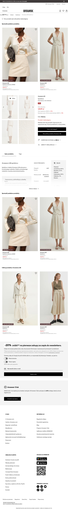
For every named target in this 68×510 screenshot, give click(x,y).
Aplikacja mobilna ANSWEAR (44, 431)
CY (5, 504)
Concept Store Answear (11, 472)
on (8, 7)
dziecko (4, 11)
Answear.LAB (41, 96)
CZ (6, 504)
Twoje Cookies (32, 499)
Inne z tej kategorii (52, 129)
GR (8, 504)
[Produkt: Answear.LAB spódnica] (20, 298)
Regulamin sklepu (41, 419)
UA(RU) (20, 504)
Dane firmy (24, 499)
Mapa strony (41, 499)
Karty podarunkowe (10, 478)
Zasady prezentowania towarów (45, 434)
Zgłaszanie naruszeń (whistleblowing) (15, 437)
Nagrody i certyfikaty (11, 425)
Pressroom (8, 440)
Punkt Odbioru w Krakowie (12, 475)
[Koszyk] (67, 11)
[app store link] (42, 462)
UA (18, 504)
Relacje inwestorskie (10, 431)
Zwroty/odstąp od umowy (12, 466)
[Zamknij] (64, 1)
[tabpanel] (34, 173)
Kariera (7, 443)
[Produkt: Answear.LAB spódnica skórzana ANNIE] (20, 55)
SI (15, 504)
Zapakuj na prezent (10, 481)
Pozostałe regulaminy (42, 422)
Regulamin (17, 499)
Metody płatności (10, 463)
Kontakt (7, 490)
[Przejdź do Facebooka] (38, 486)
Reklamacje (8, 469)
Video (13, 98)
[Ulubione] (63, 11)
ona (3, 7)
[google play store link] (42, 458)
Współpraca (8, 428)
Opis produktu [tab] (9, 154)
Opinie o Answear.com (11, 422)
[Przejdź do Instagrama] (41, 486)
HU (11, 504)
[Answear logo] (28, 11)
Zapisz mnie (33, 374)
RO (14, 504)
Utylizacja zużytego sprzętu (44, 437)
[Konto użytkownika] (60, 11)
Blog (38, 425)
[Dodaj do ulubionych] (36, 29)
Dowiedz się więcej (12, 399)
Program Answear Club (43, 428)
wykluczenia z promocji (54, 352)
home (4, 14)
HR (9, 504)
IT (12, 504)
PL (13, 504)
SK (16, 504)
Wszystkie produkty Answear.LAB (52, 134)
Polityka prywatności (8, 499)
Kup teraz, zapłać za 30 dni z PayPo (15, 484)
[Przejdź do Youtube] (45, 486)
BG (4, 504)
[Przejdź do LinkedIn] (41, 490)
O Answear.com (9, 419)
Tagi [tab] (20, 154)
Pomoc (7, 487)
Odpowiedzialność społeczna (13, 434)
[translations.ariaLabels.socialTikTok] (38, 490)
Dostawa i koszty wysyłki (12, 460)
